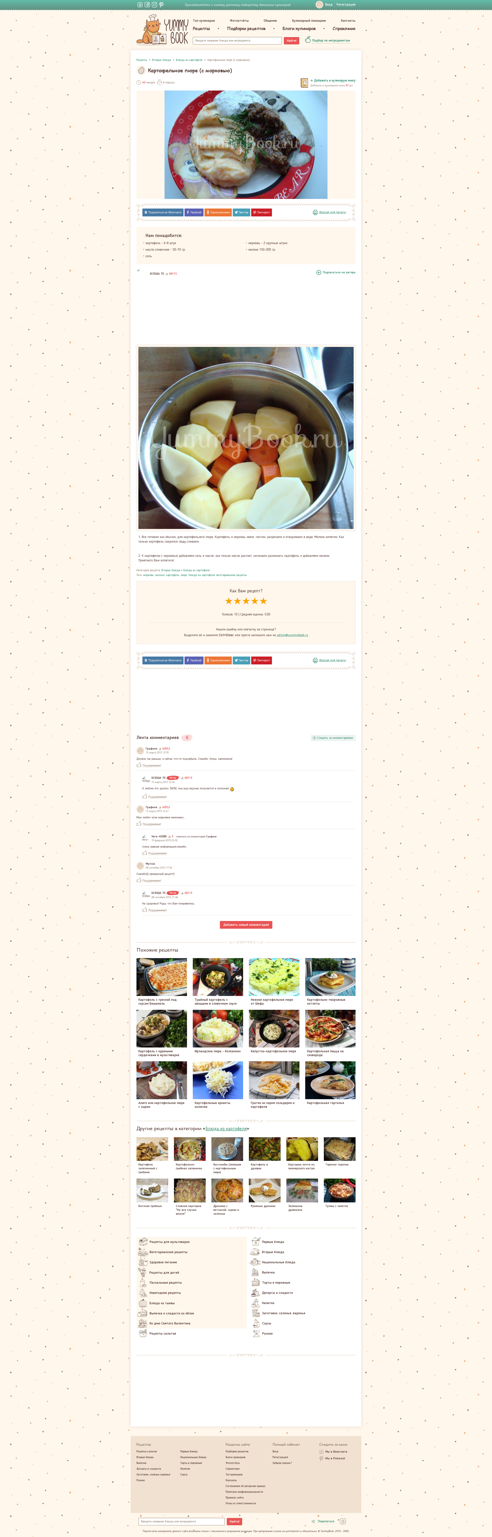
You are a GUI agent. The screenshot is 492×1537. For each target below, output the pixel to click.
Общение (270, 20)
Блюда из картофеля (196, 570)
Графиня (151, 748)
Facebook (196, 212)
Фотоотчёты (239, 20)
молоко (160, 575)
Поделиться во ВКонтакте (165, 212)
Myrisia (150, 863)
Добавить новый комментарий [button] (246, 925)
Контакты (348, 20)
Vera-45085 (159, 836)
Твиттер (243, 212)
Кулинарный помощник (309, 20)
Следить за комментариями (335, 738)
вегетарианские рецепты (231, 575)
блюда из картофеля (202, 575)
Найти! (292, 40)
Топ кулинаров (204, 20)
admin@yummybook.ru (292, 635)
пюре (184, 575)
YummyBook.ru (162, 30)
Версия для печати (332, 212)
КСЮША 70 (157, 273)
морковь (148, 575)
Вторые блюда (170, 570)
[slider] (246, 601)
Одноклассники (220, 212)
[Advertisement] (246, 313)
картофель (172, 575)
